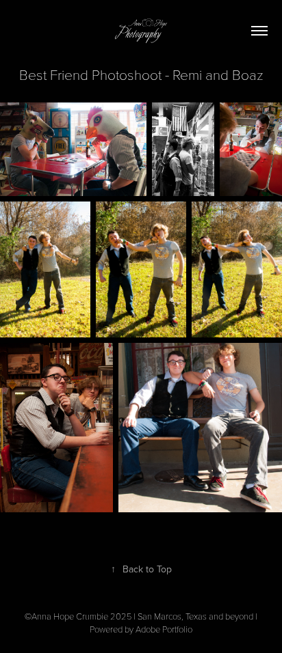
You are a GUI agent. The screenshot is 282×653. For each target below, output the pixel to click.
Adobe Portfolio (164, 629)
